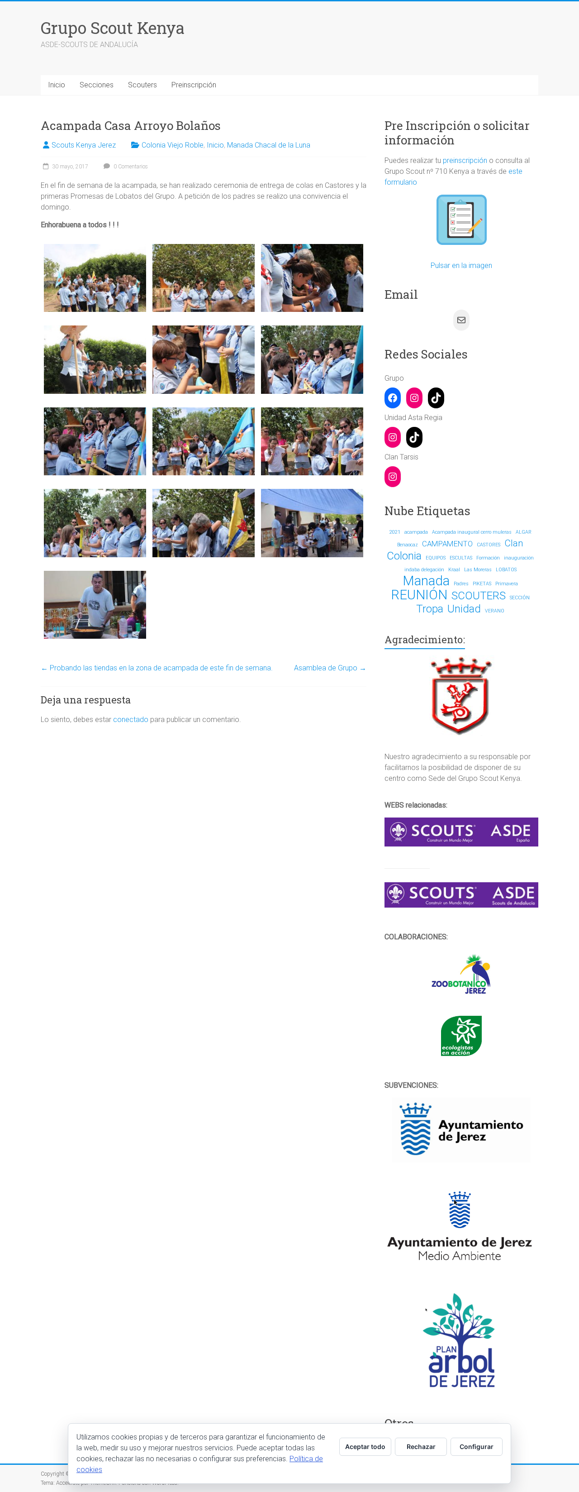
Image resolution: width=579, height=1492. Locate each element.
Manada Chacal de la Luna (268, 145)
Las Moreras (478, 570)
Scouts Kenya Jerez (84, 145)
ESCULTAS (461, 558)
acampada (416, 532)
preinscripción (465, 160)
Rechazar (421, 1446)
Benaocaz (407, 545)
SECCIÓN (520, 598)
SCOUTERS (478, 595)
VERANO (494, 611)
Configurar (477, 1446)
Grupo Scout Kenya (113, 27)
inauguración (519, 558)
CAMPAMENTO (447, 543)
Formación (488, 558)
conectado (130, 719)
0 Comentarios (130, 166)
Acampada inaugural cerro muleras (472, 532)
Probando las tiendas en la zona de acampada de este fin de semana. (157, 668)
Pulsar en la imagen (461, 265)
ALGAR (524, 532)
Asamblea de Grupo (330, 668)
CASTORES (488, 545)
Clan (513, 543)
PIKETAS (482, 584)
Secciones (97, 85)
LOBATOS (506, 570)
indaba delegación (424, 570)
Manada (426, 580)
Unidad (464, 608)
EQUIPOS (436, 558)
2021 (394, 532)
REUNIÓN (419, 594)
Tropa (429, 608)
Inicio (56, 85)
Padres (461, 584)
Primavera (506, 584)
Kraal (454, 570)
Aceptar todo (365, 1446)
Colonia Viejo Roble (173, 145)
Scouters (142, 85)
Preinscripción (193, 85)
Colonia (404, 555)
